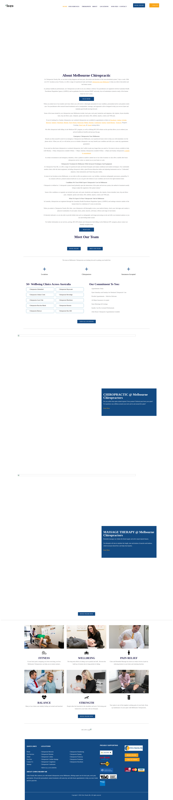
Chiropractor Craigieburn (48, 762)
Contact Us (30, 762)
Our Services (30, 754)
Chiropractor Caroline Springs (49, 759)
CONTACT (123, 6)
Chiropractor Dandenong (77, 752)
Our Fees (29, 759)
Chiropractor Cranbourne (48, 764)
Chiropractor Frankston (76, 759)
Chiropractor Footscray (76, 757)
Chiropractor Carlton (47, 757)
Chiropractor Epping (75, 754)
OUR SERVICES (73, 6)
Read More (106, 408)
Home (28, 752)
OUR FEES (114, 6)
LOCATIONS (104, 6)
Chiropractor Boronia (47, 754)
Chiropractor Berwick (47, 752)
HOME (65, 6)
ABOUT (94, 6)
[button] (139, 5)
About (28, 757)
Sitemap (29, 764)
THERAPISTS (86, 6)
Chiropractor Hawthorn (76, 762)
